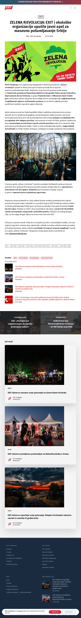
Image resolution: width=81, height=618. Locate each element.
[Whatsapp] (42, 246)
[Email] (59, 246)
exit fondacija (23, 258)
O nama (8, 552)
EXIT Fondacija (35, 36)
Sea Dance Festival (48, 555)
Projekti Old (10, 555)
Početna (8, 549)
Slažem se (55, 612)
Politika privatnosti (12, 589)
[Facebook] (9, 246)
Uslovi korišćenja (11, 586)
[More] (67, 246)
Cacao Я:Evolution (47, 561)
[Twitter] (17, 246)
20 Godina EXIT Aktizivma (14, 558)
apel (15, 258)
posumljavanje (34, 258)
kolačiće (20, 611)
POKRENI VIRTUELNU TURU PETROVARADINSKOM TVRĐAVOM (39, 2)
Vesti (41, 17)
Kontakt (8, 583)
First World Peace (12, 564)
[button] (75, 8)
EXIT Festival (46, 549)
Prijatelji (8, 561)
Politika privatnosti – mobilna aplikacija (18, 592)
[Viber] (34, 246)
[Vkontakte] (50, 246)
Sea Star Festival (47, 552)
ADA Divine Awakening (49, 558)
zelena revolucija (46, 258)
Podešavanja (69, 612)
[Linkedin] (26, 246)
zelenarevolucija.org (18, 234)
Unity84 (44, 564)
